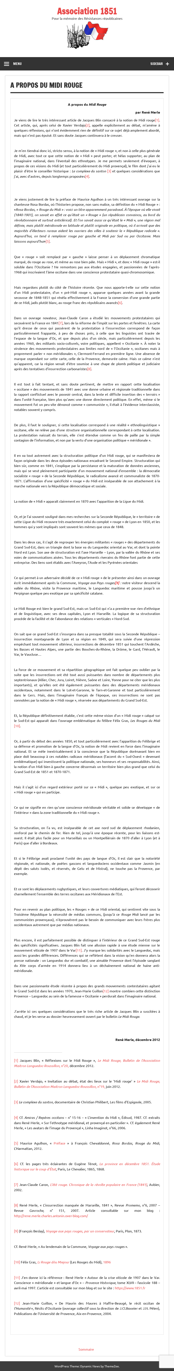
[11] (79, 950)
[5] (48, 241)
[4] (87, 176)
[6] (120, 302)
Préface (59, 1143)
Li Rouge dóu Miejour (53, 1262)
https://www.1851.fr (130, 1288)
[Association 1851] (87, 48)
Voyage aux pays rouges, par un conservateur (80, 1231)
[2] (88, 125)
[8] (89, 369)
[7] (61, 323)
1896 (107, 1262)
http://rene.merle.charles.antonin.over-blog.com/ (51, 1216)
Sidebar (156, 63)
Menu (17, 63)
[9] (16, 1231)
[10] (17, 726)
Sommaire (86, 1349)
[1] (157, 120)
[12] (106, 991)
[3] (109, 171)
